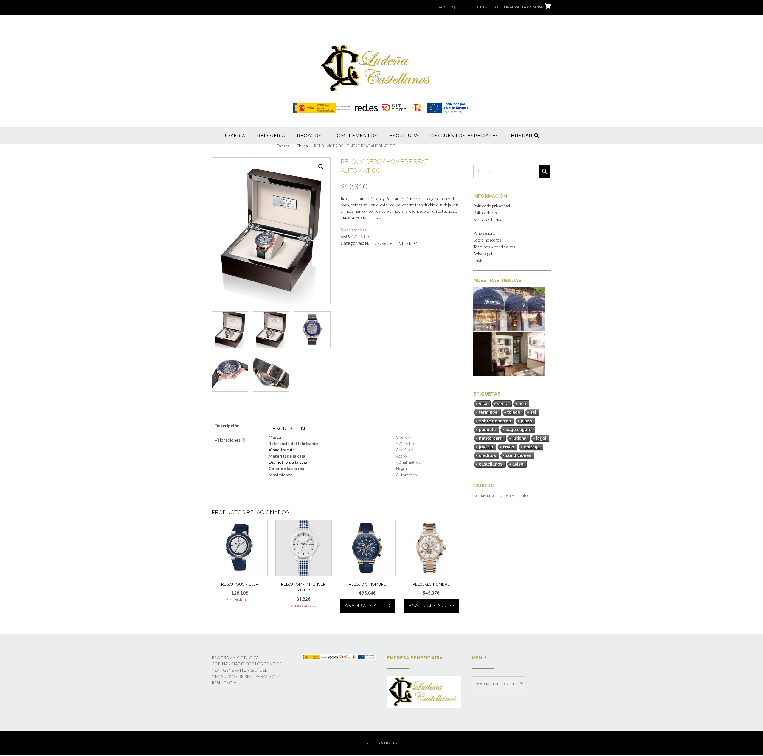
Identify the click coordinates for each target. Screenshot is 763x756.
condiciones (518, 455)
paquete (487, 429)
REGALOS (309, 136)
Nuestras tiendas (488, 219)
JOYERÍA (235, 136)
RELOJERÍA (271, 136)
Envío (478, 260)
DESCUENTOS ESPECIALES (464, 136)
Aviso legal (482, 253)
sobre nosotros (495, 420)
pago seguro (518, 429)
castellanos (491, 463)
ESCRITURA (404, 136)
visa (483, 403)
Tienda (302, 146)
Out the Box (388, 743)
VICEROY (408, 243)
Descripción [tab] (227, 425)
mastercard (491, 438)
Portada (283, 146)
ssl (533, 412)
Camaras (481, 226)
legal (541, 438)
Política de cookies (489, 212)
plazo (526, 420)
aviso (517, 463)
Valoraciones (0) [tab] (231, 440)
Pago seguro (484, 233)
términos (488, 412)
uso (522, 403)
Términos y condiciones (494, 246)
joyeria (486, 446)
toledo (513, 412)
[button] (321, 166)
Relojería (389, 243)
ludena (519, 438)
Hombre (372, 243)
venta (502, 403)
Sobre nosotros (487, 239)
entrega (532, 446)
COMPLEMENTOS (355, 136)
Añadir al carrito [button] (367, 606)
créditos (487, 455)
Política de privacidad (491, 205)
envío (508, 446)
